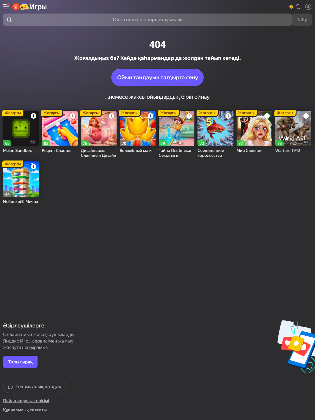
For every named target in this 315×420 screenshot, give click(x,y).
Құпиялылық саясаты (25, 409)
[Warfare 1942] (293, 128)
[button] (295, 6)
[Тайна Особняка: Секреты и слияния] (176, 128)
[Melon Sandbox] (21, 128)
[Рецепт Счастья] (60, 128)
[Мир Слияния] (254, 128)
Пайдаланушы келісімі (26, 400)
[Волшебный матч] (137, 128)
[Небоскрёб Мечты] (21, 179)
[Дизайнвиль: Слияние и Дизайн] (99, 128)
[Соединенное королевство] (215, 128)
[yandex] (29, 6)
